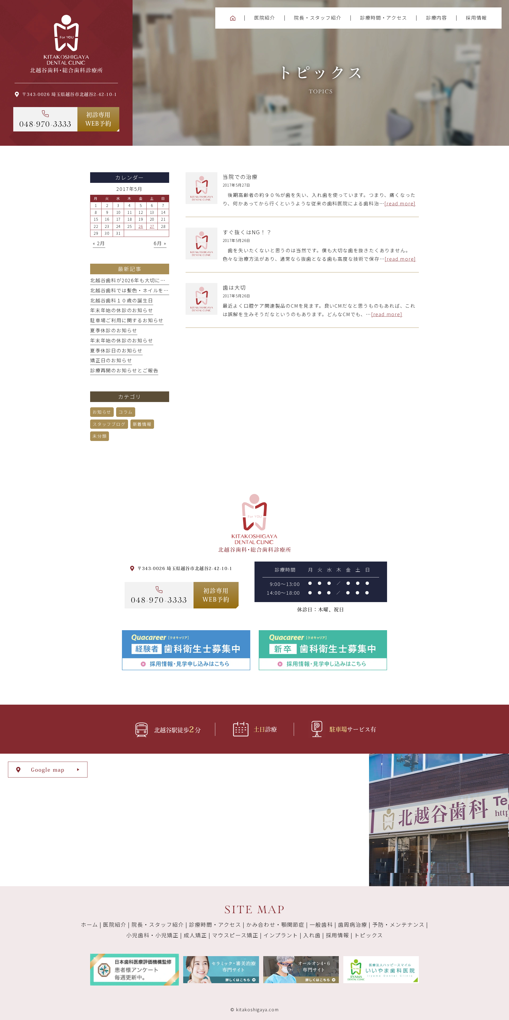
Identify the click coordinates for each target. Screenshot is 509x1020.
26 (140, 226)
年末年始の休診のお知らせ (121, 310)
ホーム (89, 924)
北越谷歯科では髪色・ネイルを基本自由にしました (150, 290)
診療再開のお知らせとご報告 (124, 370)
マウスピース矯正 (235, 935)
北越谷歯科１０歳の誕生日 (121, 300)
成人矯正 (195, 935)
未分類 (100, 436)
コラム (126, 412)
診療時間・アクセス (215, 924)
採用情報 (337, 935)
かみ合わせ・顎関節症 (275, 924)
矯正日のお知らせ (111, 360)
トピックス (368, 935)
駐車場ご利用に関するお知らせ (127, 320)
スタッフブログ (109, 424)
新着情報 (142, 424)
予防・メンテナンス (398, 924)
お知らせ (102, 412)
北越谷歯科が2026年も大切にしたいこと (138, 280)
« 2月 (99, 243)
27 (152, 226)
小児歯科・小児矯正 (152, 935)
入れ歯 (312, 935)
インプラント (281, 935)
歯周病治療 (352, 924)
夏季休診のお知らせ (113, 330)
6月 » (160, 243)
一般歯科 (321, 924)
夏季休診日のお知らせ (116, 350)
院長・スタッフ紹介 (157, 924)
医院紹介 (114, 924)
